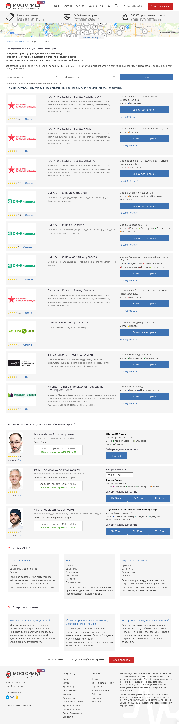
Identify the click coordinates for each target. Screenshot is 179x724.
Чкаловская (158, 267)
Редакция (96, 701)
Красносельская (130, 267)
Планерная (119, 486)
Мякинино (135, 103)
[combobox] (32, 77)
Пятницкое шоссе (149, 390)
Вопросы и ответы (100, 690)
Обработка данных (15, 686)
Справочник (97, 686)
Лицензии (96, 698)
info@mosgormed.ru (15, 682)
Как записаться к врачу (103, 682)
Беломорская (163, 228)
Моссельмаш (128, 231)
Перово (133, 325)
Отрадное (126, 199)
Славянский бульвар (124, 516)
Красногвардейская (124, 440)
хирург (81, 473)
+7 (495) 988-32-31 (132, 5)
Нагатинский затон (122, 519)
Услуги (66, 682)
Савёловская (152, 357)
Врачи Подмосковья (72, 713)
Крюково (134, 132)
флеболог (71, 438)
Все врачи (68, 716)
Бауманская (135, 263)
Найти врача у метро (73, 701)
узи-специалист (75, 513)
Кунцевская (142, 516)
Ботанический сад (139, 196)
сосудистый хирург (56, 438)
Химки (155, 486)
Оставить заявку (121, 659)
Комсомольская (153, 263)
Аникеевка (135, 167)
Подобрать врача (160, 6)
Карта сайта (97, 705)
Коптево (133, 228)
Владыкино (157, 196)
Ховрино (131, 486)
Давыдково (155, 516)
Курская (145, 267)
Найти (146, 77)
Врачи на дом (69, 686)
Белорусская (136, 357)
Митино (133, 390)
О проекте (97, 679)
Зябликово (140, 440)
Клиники (67, 694)
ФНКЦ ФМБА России (116, 434)
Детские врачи (70, 690)
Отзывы (29, 118)
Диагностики (96, 5)
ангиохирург (40, 438)
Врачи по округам (71, 709)
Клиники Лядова (114, 480)
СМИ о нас (97, 694)
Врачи (66, 679)
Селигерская (147, 228)
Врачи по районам (72, 705)
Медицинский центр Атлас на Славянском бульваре (131, 509)
